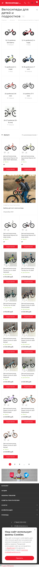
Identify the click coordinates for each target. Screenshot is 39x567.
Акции (4, 490)
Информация (7, 510)
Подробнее (10, 169)
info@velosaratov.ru (21, 526)
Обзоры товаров (8, 495)
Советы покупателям (11, 500)
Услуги (4, 505)
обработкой (10, 548)
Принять (19, 558)
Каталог (5, 485)
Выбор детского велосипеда (13, 208)
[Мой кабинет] (32, 3)
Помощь (5, 515)
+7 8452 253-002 (20, 522)
